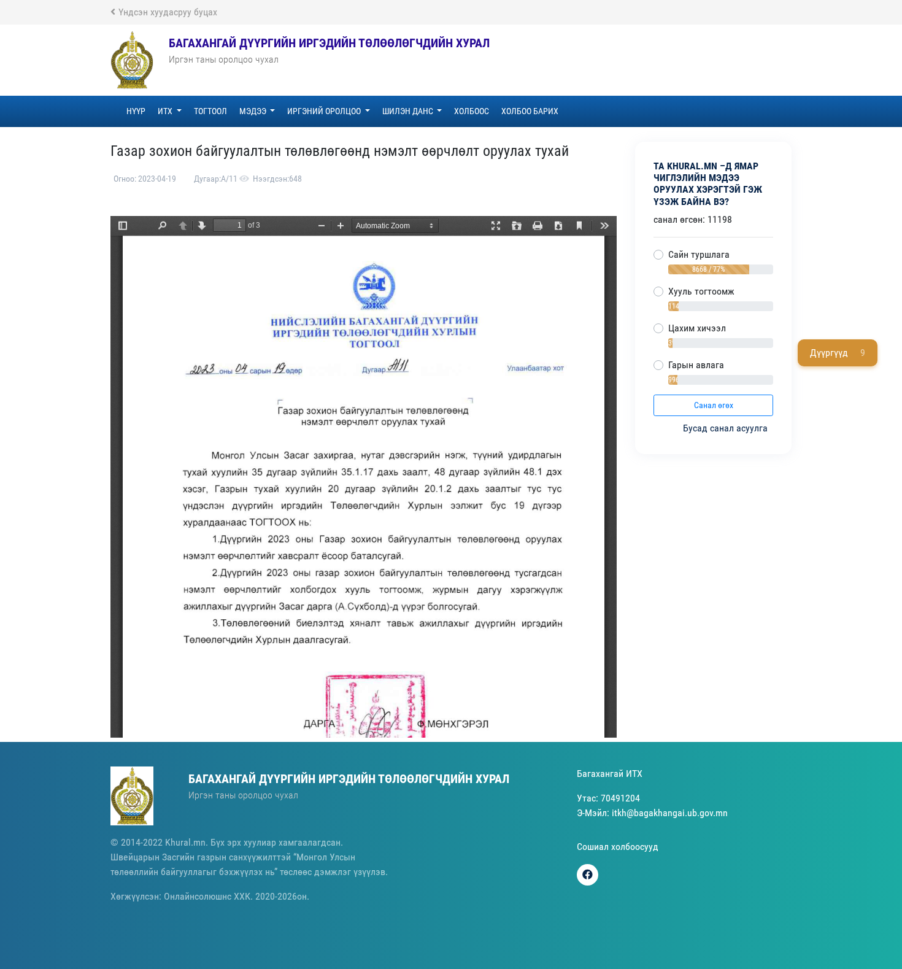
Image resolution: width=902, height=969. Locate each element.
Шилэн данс (408, 111)
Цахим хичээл (697, 328)
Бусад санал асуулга (726, 428)
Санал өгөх (713, 405)
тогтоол (210, 111)
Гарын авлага (696, 365)
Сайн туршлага (699, 254)
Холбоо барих (529, 111)
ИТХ (166, 111)
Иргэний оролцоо (325, 111)
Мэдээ (253, 111)
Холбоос (471, 111)
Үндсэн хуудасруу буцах (167, 12)
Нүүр (135, 111)
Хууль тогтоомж (701, 291)
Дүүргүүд (837, 352)
